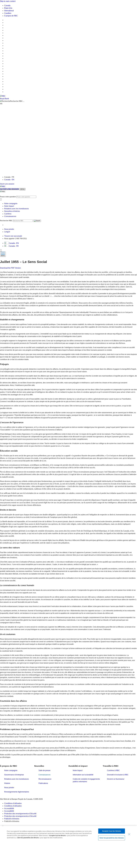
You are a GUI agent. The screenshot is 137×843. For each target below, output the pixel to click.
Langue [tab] (7, 232)
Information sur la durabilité (83, 775)
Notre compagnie (10, 203)
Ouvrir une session (7, 184)
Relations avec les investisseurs (16, 209)
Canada (7, 5)
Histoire (7, 783)
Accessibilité (9, 808)
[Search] (37, 221)
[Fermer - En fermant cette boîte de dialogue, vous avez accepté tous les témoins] (129, 834)
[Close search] (1, 199)
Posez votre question (8, 197)
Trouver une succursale (13, 236)
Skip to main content (7, 1)
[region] (68, 834)
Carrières (7, 214)
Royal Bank (4, 99)
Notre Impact (9, 206)
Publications (43, 783)
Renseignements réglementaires (16, 792)
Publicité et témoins (11, 819)
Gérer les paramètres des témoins (111, 838)
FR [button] (1, 104)
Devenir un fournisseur (115, 779)
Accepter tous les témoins (111, 831)
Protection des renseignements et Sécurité (20, 813)
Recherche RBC (6, 221)
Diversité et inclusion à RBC (117, 775)
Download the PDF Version (10, 268)
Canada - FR (14, 246)
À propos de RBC (11, 16)
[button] (68, 101)
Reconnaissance (45, 779)
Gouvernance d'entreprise (14, 775)
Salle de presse (44, 770)
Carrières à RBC (113, 770)
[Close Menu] (1, 250)
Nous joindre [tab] (9, 229)
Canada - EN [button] (14, 243)
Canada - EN (9, 180)
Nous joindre (9, 787)
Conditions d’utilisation (13, 803)
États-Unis (8, 8)
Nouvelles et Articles (12, 211)
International (9, 11)
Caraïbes (7, 13)
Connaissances (10, 216)
